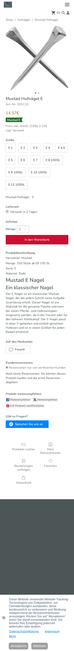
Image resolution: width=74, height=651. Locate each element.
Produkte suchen (23, 449)
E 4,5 (61, 148)
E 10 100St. (39, 172)
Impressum (52, 631)
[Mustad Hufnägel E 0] (37, 58)
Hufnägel (23, 20)
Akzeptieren (18, 646)
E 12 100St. (16, 185)
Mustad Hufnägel (46, 20)
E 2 (23, 148)
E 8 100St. (53, 160)
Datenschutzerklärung (24, 631)
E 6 (23, 160)
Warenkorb (23, 483)
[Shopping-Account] (68, 13)
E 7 (35, 160)
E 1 (10, 148)
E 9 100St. (15, 172)
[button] (63, 13)
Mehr (12, 636)
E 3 (35, 148)
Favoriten (50, 466)
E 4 (48, 148)
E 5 (10, 160)
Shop (9, 20)
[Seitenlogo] (8, 5)
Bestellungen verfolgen (23, 467)
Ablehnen (39, 646)
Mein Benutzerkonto (50, 451)
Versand (18, 130)
